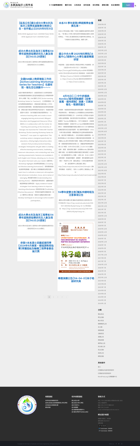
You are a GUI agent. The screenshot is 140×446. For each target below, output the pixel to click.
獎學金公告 (101, 343)
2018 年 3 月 (102, 251)
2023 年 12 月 (102, 125)
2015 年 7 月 (102, 287)
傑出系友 (101, 314)
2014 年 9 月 (102, 290)
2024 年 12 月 (102, 89)
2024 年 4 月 (102, 112)
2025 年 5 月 (102, 73)
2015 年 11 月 (102, 277)
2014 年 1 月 (102, 303)
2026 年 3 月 (102, 40)
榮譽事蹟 (101, 330)
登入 (99, 367)
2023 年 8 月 (102, 138)
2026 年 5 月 (102, 34)
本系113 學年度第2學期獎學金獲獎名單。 (76, 24)
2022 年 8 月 (102, 177)
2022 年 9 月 (102, 174)
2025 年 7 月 (102, 66)
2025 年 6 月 (102, 70)
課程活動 (101, 356)
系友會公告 (101, 346)
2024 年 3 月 (102, 115)
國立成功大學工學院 (77, 403)
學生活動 (101, 317)
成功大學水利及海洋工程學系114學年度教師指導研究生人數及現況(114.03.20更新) (35, 217)
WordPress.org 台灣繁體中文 (107, 376)
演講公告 (101, 337)
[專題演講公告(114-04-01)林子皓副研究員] (76, 247)
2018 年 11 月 (102, 242)
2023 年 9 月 (102, 135)
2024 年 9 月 (102, 99)
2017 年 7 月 (102, 261)
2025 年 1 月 (102, 86)
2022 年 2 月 (102, 196)
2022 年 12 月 (102, 164)
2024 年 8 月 (102, 102)
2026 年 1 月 (102, 47)
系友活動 (101, 350)
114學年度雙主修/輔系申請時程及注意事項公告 (76, 193)
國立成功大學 (75, 400)
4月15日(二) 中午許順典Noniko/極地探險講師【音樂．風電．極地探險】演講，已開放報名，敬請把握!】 (76, 100)
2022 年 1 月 (102, 199)
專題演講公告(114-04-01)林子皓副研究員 (76, 280)
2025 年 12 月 (102, 50)
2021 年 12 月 (102, 203)
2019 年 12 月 (102, 229)
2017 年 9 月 (102, 258)
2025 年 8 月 (102, 63)
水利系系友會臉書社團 (51, 405)
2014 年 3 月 (102, 300)
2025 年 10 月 (102, 57)
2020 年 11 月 (102, 216)
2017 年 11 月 (102, 255)
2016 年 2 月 (102, 274)
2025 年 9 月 (102, 60)
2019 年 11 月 (102, 232)
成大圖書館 (75, 407)
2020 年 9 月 (102, 219)
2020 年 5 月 (102, 225)
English (128, 5)
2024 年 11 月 (102, 92)
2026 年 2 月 (102, 44)
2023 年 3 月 (102, 154)
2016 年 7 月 (102, 268)
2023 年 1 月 (102, 161)
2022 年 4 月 (102, 190)
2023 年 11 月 (102, 128)
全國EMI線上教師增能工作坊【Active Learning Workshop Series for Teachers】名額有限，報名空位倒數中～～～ (36, 83)
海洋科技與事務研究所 (51, 400)
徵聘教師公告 (102, 324)
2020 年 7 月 (102, 222)
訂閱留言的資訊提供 (104, 373)
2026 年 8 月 (102, 24)
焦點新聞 (101, 340)
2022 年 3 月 (102, 193)
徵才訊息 (101, 320)
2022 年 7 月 (102, 180)
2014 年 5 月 (102, 297)
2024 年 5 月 (102, 109)
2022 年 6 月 (102, 183)
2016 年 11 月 (102, 264)
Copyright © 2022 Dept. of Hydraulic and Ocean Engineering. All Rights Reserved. (38, 443)
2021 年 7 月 (102, 209)
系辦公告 (101, 353)
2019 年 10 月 (102, 235)
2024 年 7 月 (102, 105)
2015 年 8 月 (102, 284)
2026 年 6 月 (102, 31)
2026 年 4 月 (102, 37)
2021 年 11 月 (102, 206)
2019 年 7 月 (102, 238)
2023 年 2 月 (102, 157)
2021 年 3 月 (102, 212)
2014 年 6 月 (102, 294)
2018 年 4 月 (102, 248)
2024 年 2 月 (102, 118)
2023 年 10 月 (102, 131)
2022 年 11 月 (102, 167)
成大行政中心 (75, 405)
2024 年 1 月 (102, 122)
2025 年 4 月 (102, 76)
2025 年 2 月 (102, 83)
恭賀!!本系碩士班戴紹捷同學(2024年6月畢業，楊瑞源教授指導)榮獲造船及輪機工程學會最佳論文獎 (36, 247)
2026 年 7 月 (102, 28)
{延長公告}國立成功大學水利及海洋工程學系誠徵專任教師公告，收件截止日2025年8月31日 (36, 25)
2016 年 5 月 (102, 271)
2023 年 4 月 (102, 151)
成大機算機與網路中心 (78, 410)
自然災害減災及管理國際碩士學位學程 (56, 403)
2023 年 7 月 (102, 141)
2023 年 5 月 (102, 148)
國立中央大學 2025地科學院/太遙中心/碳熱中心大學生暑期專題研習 (76, 56)
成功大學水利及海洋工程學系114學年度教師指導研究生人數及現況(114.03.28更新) (35, 53)
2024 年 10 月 (102, 96)
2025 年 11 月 (102, 53)
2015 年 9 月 (102, 281)
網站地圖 (47, 407)
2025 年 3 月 (102, 79)
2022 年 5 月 (102, 186)
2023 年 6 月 (102, 144)
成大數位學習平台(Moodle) (80, 412)
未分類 (100, 327)
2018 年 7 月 (102, 245)
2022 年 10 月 (102, 170)
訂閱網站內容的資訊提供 (106, 370)
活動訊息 (101, 333)
